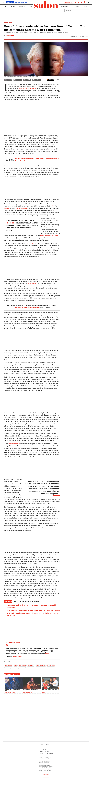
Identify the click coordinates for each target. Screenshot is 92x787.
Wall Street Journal (22, 208)
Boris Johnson (8, 665)
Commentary (31, 665)
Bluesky (47, 653)
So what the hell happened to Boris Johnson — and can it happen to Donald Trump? (37, 160)
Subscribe (9, 2)
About (47, 744)
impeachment (32, 283)
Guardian (7, 208)
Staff (41, 747)
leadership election (14, 444)
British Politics (22, 665)
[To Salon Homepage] (46, 5)
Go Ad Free (50, 753)
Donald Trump (50, 665)
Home (41, 744)
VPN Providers (46, 774)
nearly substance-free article (49, 236)
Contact (47, 747)
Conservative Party (40, 665)
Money (77, 6)
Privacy (44, 749)
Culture (22, 6)
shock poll (10, 223)
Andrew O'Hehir (10, 35)
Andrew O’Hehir (14, 643)
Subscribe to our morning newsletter (26, 307)
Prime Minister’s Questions (27, 88)
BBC (53, 206)
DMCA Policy (46, 777)
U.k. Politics (22, 668)
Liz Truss (7, 668)
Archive (41, 753)
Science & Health (65, 6)
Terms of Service (44, 751)
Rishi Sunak (14, 668)
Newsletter (68, 2)
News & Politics (10, 6)
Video (85, 6)
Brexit (15, 665)
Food (30, 6)
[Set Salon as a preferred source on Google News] (50, 80)
